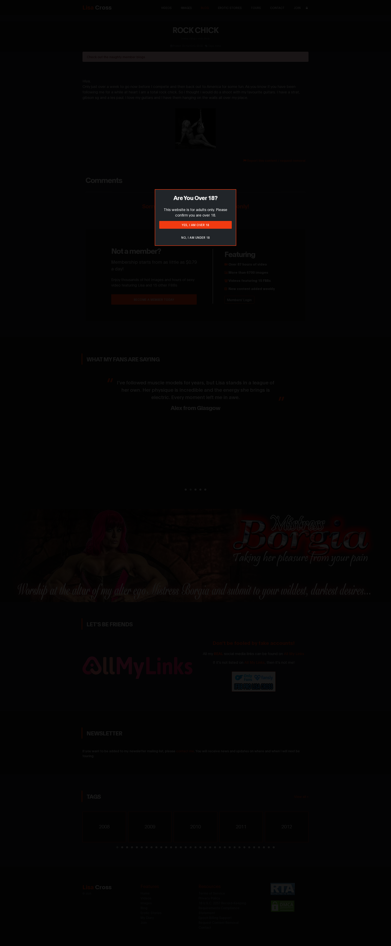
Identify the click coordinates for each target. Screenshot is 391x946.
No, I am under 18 (195, 237)
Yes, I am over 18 (195, 225)
